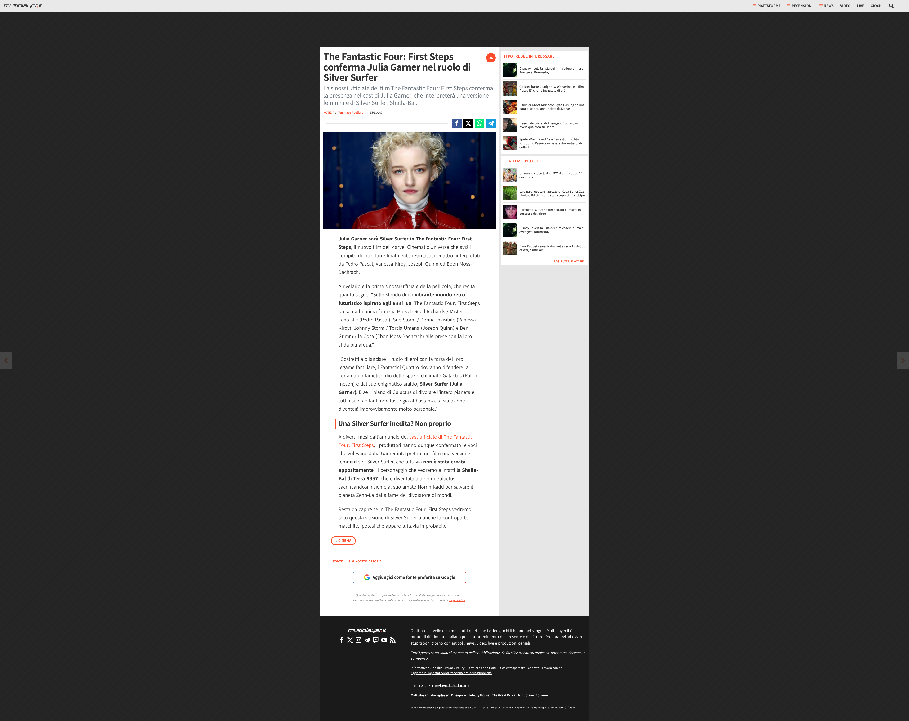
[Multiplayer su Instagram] (358, 640)
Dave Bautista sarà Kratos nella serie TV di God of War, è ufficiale (552, 248)
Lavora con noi (552, 667)
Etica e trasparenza (511, 667)
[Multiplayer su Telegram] (367, 640)
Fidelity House (478, 695)
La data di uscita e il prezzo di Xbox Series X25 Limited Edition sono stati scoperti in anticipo (552, 193)
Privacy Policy (455, 667)
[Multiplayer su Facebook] (341, 640)
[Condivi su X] (468, 123)
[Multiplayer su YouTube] (384, 640)
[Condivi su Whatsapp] (479, 123)
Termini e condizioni (481, 667)
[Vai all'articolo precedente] (903, 360)
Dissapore (458, 695)
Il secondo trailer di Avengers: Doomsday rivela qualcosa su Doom (548, 125)
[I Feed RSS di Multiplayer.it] (393, 640)
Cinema (343, 540)
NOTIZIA (328, 113)
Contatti (533, 667)
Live (860, 5)
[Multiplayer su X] (350, 640)
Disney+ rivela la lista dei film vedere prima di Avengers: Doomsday (551, 70)
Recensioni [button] (802, 5)
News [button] (829, 5)
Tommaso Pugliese (351, 113)
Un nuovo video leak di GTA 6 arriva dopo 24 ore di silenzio (550, 175)
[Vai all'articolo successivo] (6, 360)
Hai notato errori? (365, 561)
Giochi (877, 5)
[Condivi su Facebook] (457, 123)
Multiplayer (419, 695)
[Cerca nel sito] (891, 6)
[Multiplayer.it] (23, 6)
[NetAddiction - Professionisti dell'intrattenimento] (450, 686)
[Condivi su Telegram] (491, 123)
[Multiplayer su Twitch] (376, 640)
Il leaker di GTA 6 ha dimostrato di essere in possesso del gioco (550, 212)
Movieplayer (439, 695)
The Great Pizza (503, 695)
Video (845, 5)
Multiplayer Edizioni (533, 695)
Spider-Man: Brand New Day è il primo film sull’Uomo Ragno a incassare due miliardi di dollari (550, 143)
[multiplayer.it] (367, 630)
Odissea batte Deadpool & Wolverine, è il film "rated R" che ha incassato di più (551, 89)
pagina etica (457, 600)
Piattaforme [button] (769, 5)
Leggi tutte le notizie (568, 261)
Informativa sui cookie (426, 667)
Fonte (338, 561)
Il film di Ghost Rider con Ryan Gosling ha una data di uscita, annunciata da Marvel (551, 107)
